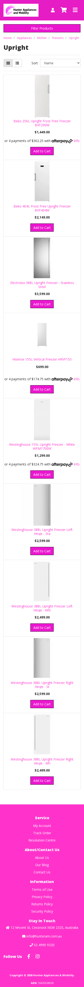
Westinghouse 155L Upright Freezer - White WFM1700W (42, 446)
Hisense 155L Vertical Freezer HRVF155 (42, 359)
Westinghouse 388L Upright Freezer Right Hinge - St (42, 684)
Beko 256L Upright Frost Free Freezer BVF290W (42, 123)
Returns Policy (42, 904)
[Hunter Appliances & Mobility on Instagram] (37, 956)
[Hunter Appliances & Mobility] (21, 10)
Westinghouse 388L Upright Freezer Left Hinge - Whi (42, 608)
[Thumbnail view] (8, 63)
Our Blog (42, 865)
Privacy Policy (42, 897)
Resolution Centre (42, 840)
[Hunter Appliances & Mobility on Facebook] (28, 956)
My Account (42, 825)
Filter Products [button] (42, 28)
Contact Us (42, 872)
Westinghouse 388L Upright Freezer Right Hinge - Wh (42, 761)
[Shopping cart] (64, 10)
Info (77, 140)
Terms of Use (42, 889)
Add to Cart (42, 151)
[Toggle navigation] (75, 10)
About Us (42, 857)
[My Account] (53, 10)
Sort (35, 63)
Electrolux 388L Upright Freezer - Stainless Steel (42, 284)
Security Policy (42, 911)
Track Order (42, 833)
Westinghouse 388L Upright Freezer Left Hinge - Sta (42, 531)
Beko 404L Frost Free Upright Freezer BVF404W (42, 208)
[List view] (17, 63)
